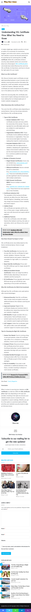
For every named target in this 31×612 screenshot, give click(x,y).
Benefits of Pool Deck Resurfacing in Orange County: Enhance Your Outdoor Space (20, 595)
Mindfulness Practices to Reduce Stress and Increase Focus (7, 475)
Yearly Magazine (12, 381)
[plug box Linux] (10, 2)
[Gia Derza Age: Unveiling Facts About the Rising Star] (5, 574)
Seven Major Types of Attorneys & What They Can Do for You (7, 491)
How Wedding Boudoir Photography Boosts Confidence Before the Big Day (22, 492)
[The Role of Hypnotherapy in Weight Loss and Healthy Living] (5, 567)
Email (3, 534)
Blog (8, 25)
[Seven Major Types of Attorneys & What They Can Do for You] (8, 484)
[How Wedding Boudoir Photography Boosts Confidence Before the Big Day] (23, 484)
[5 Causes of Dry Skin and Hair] (23, 468)
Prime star (6, 42)
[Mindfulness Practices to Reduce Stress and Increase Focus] (8, 468)
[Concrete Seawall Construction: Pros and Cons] (5, 581)
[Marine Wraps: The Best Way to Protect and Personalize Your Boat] (5, 588)
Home (4, 25)
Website (3, 540)
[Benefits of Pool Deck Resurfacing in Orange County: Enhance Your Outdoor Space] (5, 595)
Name (3, 528)
